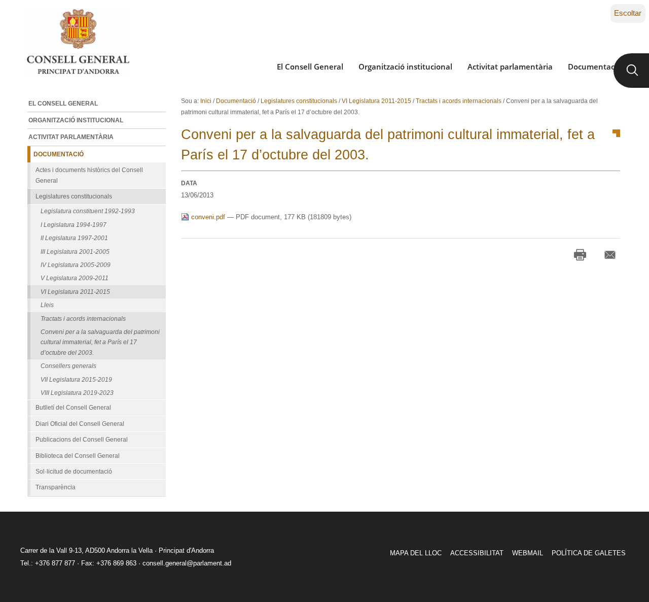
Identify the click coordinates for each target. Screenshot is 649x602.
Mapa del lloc (416, 553)
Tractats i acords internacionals (458, 101)
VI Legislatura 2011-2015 (376, 101)
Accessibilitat (476, 553)
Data (189, 183)
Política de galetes (589, 553)
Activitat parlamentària (510, 66)
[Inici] (77, 42)
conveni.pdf (208, 217)
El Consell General (310, 66)
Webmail (527, 553)
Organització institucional (405, 66)
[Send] (610, 255)
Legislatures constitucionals (299, 101)
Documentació (594, 66)
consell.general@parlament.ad (186, 563)
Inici (205, 101)
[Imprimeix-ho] (580, 255)
